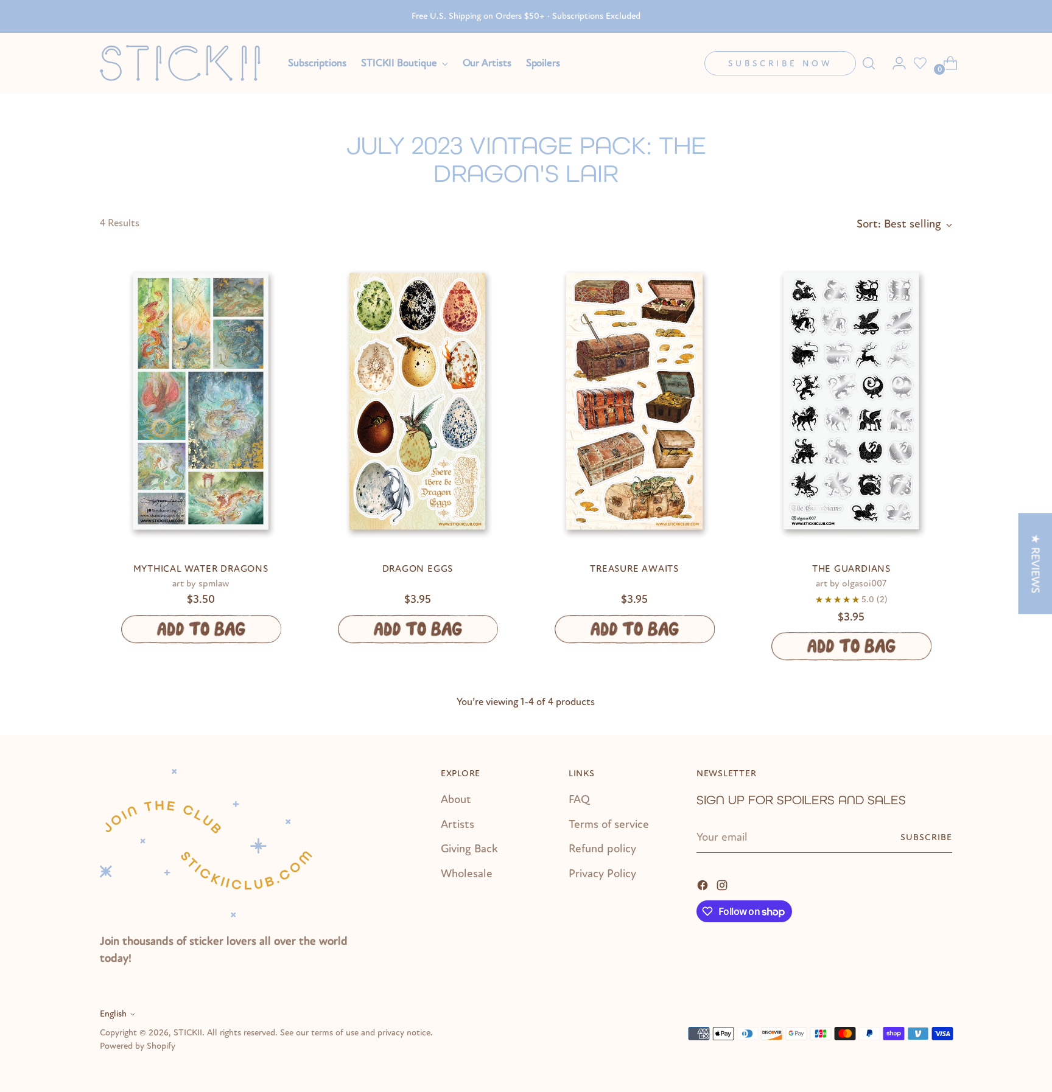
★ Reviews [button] (1035, 563)
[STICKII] (185, 63)
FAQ (579, 799)
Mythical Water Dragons (200, 568)
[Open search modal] (869, 63)
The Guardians (851, 568)
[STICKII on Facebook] (703, 885)
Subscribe (926, 837)
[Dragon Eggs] (417, 401)
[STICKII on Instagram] (723, 885)
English (113, 1014)
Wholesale (467, 873)
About (456, 799)
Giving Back (469, 848)
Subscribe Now (780, 63)
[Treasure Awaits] (634, 401)
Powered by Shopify (137, 1046)
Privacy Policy (602, 873)
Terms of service (609, 824)
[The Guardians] (851, 401)
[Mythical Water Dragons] (200, 401)
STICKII (188, 1033)
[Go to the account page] (894, 63)
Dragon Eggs (418, 568)
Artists (457, 824)
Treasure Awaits (634, 568)
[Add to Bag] (200, 629)
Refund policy (602, 848)
